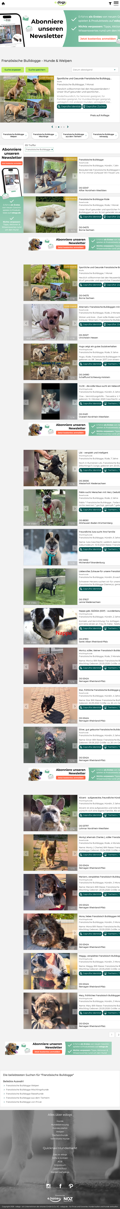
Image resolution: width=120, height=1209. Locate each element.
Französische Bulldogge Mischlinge (45, 135)
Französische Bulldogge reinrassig (105, 135)
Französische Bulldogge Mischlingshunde (27, 1089)
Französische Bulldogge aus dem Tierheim (75, 135)
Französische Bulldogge (70, 78)
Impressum (60, 1165)
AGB (60, 1161)
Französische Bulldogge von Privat (24, 1102)
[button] (56, 127)
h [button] (68, 127)
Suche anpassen (13, 69)
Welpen (60, 1131)
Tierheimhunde (60, 1135)
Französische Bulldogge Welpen (15, 135)
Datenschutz (60, 1168)
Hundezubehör (60, 1128)
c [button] (2, 99)
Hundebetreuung (60, 1124)
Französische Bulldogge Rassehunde (24, 1093)
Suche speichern (37, 69)
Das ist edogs (60, 1154)
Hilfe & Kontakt (60, 1158)
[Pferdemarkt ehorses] (54, 1200)
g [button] (52, 127)
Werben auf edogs (60, 1172)
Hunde (60, 1121)
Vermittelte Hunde (60, 1138)
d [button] (51, 99)
